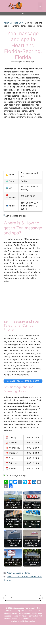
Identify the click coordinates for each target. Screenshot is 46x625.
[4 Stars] (16, 61)
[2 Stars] (13, 61)
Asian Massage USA (13, 23)
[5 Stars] (18, 61)
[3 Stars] (15, 61)
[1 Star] (12, 61)
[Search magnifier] (39, 598)
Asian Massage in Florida (19, 573)
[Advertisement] (23, 145)
